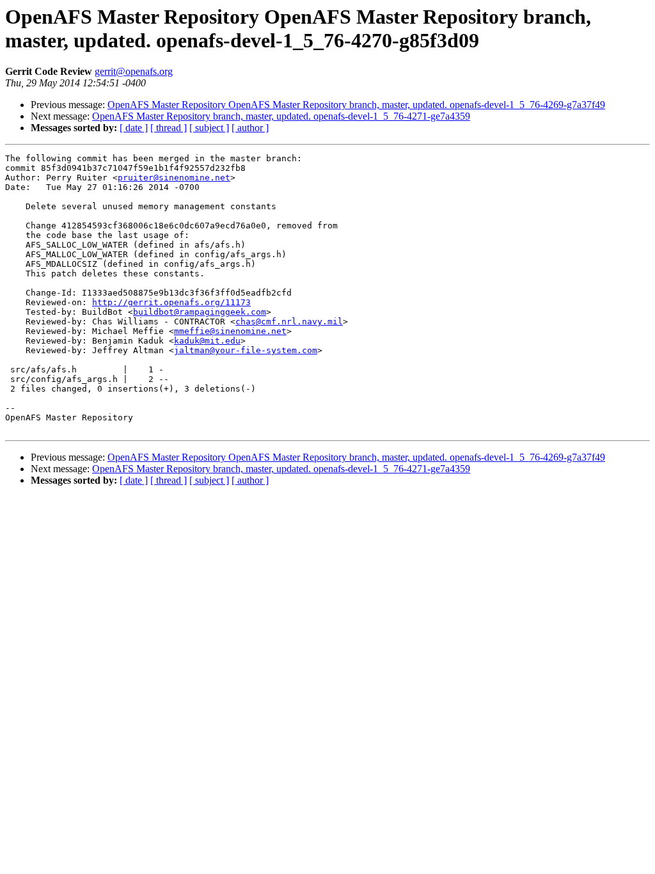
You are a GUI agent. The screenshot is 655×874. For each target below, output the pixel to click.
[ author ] (250, 127)
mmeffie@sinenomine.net (230, 331)
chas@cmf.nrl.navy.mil (289, 321)
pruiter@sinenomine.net (174, 177)
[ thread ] (168, 127)
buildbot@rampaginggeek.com (199, 312)
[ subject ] (209, 127)
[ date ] (134, 127)
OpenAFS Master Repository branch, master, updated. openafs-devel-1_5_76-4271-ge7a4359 (281, 116)
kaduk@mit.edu (207, 341)
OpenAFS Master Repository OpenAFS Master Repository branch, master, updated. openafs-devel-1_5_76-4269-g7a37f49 (356, 104)
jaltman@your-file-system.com (245, 350)
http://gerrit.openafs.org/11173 (171, 302)
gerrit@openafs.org (134, 71)
